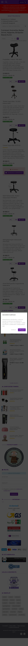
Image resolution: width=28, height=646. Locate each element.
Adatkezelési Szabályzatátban (17, 324)
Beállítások (13, 329)
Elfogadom (22, 329)
